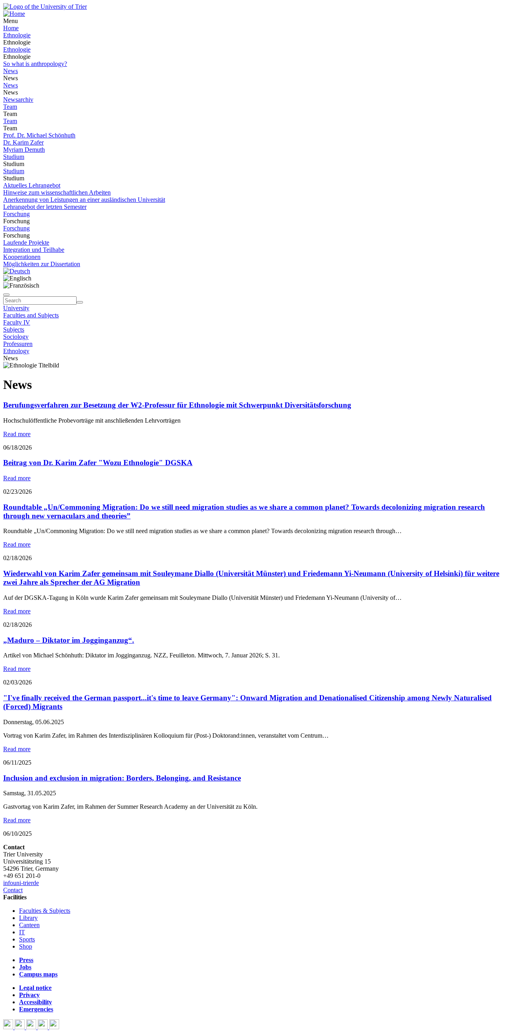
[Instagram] (43, 1027)
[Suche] (6, 295)
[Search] (80, 302)
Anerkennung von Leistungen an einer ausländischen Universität (84, 199)
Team (10, 106)
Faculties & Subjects (44, 910)
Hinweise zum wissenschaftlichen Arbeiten (57, 192)
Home (11, 28)
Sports (27, 939)
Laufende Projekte (26, 242)
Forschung (16, 214)
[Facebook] (9, 1027)
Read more (17, 434)
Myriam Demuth (24, 149)
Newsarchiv (18, 99)
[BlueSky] (20, 1027)
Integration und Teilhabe (33, 249)
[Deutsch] (16, 271)
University (16, 308)
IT (22, 932)
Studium (13, 156)
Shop (25, 946)
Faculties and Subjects (31, 315)
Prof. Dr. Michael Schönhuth (39, 135)
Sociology (16, 336)
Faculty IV (16, 322)
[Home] (14, 13)
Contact (13, 890)
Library (28, 917)
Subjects (13, 329)
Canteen (29, 925)
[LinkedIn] (54, 1027)
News (10, 71)
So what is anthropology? (35, 63)
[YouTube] (32, 1027)
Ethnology (16, 351)
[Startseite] (45, 6)
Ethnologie (17, 35)
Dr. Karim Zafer (23, 142)
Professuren (18, 343)
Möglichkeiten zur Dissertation (41, 264)
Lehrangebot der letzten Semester (45, 206)
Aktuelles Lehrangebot (31, 185)
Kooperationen (21, 256)
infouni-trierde (21, 882)
